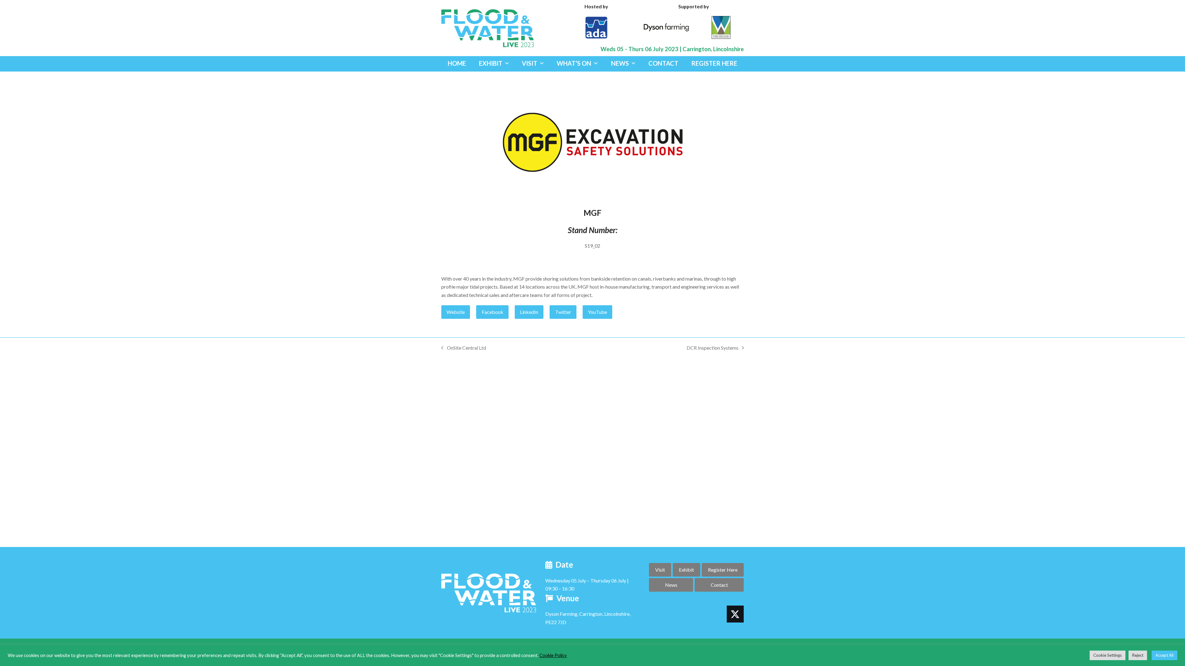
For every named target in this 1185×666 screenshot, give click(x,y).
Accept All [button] (1164, 655)
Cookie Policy (553, 655)
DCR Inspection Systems (712, 348)
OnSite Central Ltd (463, 348)
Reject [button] (1137, 655)
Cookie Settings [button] (1107, 655)
